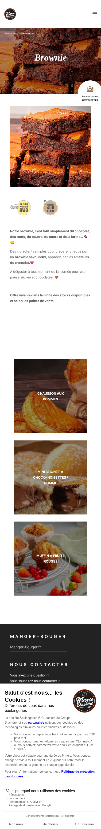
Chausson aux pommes (50, 396)
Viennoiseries (27, 33)
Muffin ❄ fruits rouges (50, 558)
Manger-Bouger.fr (25, 647)
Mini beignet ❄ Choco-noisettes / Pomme (50, 477)
